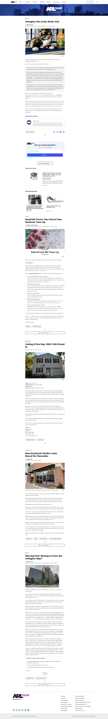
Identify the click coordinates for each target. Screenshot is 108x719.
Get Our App (90, 2)
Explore (34, 2)
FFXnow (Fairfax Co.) (79, 700)
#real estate (40, 439)
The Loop (42, 499)
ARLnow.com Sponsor (32, 225)
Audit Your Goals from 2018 (33, 293)
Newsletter (42, 2)
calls (49, 589)
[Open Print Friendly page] (64, 132)
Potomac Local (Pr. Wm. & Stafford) (83, 706)
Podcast (48, 2)
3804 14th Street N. (33, 383)
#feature (28, 326)
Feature (27, 18)
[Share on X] (57, 132)
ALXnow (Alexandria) (79, 698)
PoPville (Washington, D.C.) (81, 704)
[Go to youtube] (22, 710)
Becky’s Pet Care (60, 101)
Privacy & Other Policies (66, 704)
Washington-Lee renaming (30, 614)
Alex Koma (29, 459)
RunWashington (78, 708)
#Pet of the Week (30, 131)
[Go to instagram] (19, 710)
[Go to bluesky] (28, 710)
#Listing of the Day (30, 439)
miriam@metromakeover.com (31, 435)
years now (39, 589)
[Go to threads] (25, 710)
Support (64, 2)
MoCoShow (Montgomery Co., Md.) (82, 702)
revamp (53, 589)
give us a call (59, 308)
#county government (40, 678)
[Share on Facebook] (54, 132)
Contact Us (63, 698)
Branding (55, 316)
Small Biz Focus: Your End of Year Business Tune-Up (43, 220)
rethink (59, 589)
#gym (36, 538)
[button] (61, 56)
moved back (59, 528)
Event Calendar (64, 702)
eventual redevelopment (59, 522)
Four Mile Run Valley (49, 612)
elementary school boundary (35, 612)
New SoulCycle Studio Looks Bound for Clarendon (41, 454)
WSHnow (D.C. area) (79, 710)
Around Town (28, 450)
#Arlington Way (29, 678)
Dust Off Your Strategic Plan (33, 284)
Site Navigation (64, 710)
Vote (28, 670)
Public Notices (55, 2)
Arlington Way (29, 591)
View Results (45, 672)
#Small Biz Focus (37, 326)
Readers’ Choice (64, 708)
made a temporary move (59, 526)
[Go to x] (14, 710)
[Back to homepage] (14, 2)
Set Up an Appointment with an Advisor (36, 305)
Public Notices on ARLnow (66, 706)
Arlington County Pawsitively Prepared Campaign (51, 106)
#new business (43, 538)
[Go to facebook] (17, 710)
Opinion (27, 552)
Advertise (27, 2)
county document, (36, 595)
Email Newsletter (64, 700)
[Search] (96, 2)
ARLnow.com (30, 24)
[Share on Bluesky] (61, 132)
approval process (38, 631)
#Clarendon (28, 538)
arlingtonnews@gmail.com (33, 95)
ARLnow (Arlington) (79, 696)
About (20, 2)
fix (55, 589)
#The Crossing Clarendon (55, 538)
